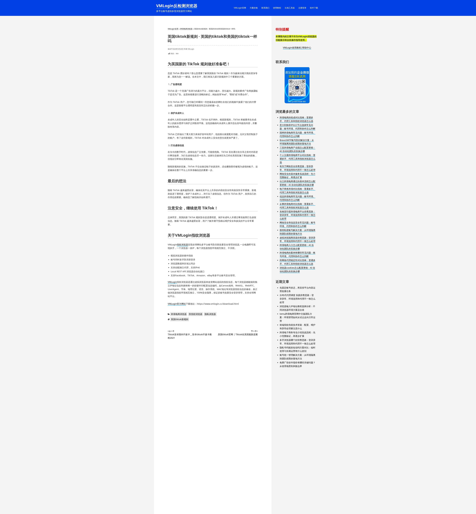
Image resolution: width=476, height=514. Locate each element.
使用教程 (277, 7)
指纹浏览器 (182, 244)
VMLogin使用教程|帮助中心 (297, 47)
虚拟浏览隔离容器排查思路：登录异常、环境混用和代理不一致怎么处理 (297, 239)
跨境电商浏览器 (186, 29)
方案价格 (254, 7)
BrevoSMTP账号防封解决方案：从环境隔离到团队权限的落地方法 (297, 142)
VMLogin (190, 49)
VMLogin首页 (173, 29)
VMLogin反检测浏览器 (176, 5)
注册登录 (302, 7)
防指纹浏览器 (195, 314)
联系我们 (265, 7)
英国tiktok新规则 (179, 319)
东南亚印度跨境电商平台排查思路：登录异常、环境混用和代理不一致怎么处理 (297, 215)
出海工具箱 (290, 7)
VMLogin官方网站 (177, 303)
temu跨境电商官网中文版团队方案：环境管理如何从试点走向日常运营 (297, 317)
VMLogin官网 (240, 7)
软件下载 (314, 7)
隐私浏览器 (210, 314)
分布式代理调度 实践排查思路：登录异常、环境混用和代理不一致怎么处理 (297, 299)
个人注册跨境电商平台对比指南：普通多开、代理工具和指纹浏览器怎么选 (297, 159)
